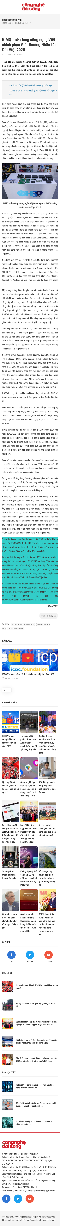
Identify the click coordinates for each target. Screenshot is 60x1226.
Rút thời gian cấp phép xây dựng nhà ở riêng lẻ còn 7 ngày (47, 787)
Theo (48, 615)
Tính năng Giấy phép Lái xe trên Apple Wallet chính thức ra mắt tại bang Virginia (28, 743)
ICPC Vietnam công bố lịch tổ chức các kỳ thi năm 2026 (28, 674)
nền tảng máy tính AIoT (15, 628)
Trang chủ (6, 23)
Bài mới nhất (9, 702)
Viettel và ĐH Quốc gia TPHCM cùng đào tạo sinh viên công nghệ (47, 830)
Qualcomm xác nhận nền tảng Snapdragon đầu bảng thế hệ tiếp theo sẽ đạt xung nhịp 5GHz (28, 922)
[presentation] (4, 689)
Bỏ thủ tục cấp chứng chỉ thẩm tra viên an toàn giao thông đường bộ (47, 878)
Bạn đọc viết (9, 1072)
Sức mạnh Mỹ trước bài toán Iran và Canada (9, 874)
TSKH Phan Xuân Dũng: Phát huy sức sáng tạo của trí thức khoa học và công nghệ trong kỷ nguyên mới (47, 924)
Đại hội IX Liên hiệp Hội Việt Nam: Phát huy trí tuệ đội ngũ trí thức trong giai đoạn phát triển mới (29, 833)
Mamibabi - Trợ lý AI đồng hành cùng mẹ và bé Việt (30, 85)
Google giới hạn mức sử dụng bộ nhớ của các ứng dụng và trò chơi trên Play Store (28, 789)
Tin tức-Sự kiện (21, 23)
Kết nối (6, 942)
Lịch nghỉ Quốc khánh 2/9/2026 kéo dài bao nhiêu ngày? (10, 787)
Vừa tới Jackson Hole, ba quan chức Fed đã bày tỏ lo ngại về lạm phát (10, 921)
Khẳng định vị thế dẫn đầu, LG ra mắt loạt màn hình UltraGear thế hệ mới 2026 (28, 878)
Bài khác (7, 640)
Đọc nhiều (7, 973)
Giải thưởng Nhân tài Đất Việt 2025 (23, 624)
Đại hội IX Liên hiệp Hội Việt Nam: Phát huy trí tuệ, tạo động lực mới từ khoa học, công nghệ (47, 744)
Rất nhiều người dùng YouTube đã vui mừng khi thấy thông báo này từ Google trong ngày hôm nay (10, 833)
